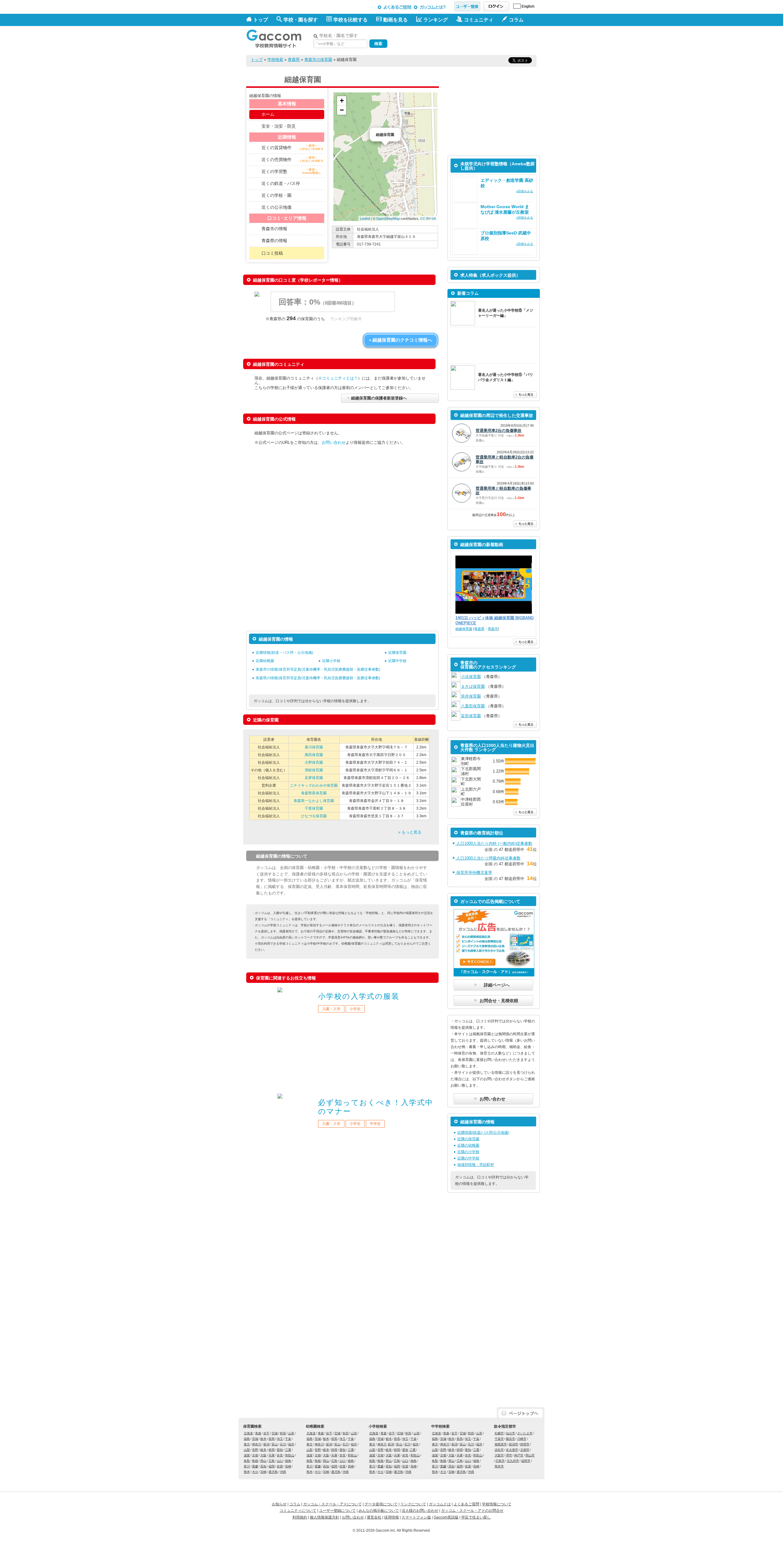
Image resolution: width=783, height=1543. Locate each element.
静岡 (272, 1449)
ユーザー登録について (337, 1510)
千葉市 (499, 1438)
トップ (260, 19)
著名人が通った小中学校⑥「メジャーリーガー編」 (505, 313)
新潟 (266, 1444)
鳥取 (247, 1460)
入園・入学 (331, 1009)
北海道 (248, 1433)
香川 (247, 1466)
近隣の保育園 (468, 1139)
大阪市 (499, 1455)
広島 (272, 1460)
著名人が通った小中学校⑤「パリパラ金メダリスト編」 (505, 377)
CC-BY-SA (428, 218)
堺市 (509, 1455)
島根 (255, 1460)
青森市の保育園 (318, 59)
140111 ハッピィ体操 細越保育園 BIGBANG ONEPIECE (494, 620)
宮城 (275, 1433)
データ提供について (381, 1504)
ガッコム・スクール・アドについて (332, 1504)
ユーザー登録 (467, 6)
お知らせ (279, 1504)
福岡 (272, 1466)
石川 (283, 1444)
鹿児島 (273, 1472)
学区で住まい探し (476, 1517)
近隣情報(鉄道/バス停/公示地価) (483, 1132)
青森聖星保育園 (314, 793)
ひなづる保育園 (314, 816)
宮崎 (263, 1472)
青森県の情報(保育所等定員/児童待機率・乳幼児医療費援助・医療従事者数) (318, 678)
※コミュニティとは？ (338, 378)
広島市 (500, 1460)
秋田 (283, 1433)
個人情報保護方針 (324, 1517)
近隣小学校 (331, 661)
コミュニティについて (298, 1510)
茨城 (255, 1438)
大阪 (263, 1455)
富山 (275, 1444)
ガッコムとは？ (430, 7)
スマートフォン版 (416, 1517)
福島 (247, 1438)
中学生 (375, 1124)
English (527, 6)
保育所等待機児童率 (473, 872)
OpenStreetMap (388, 218)
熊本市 (499, 1466)
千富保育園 (314, 808)
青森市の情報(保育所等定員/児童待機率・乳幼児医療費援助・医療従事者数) (318, 669)
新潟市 (513, 1444)
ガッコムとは (440, 1504)
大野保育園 (314, 762)
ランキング (435, 19)
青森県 (294, 59)
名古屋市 (512, 1449)
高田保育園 (314, 755)
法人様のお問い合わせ (420, 1510)
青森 (258, 1433)
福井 (291, 1444)
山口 (280, 1460)
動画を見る (395, 19)
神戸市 (518, 1455)
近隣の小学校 (468, 1152)
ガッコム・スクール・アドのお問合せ (472, 1510)
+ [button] (342, 100)
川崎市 (521, 1438)
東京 (247, 1444)
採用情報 (391, 1517)
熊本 (247, 1472)
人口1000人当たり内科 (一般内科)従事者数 (493, 843)
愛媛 (255, 1466)
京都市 (524, 1449)
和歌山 (289, 1455)
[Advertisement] (465, 39)
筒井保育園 (471, 696)
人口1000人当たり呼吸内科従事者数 (488, 858)
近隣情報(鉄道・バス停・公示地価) (284, 652)
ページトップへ (521, 1413)
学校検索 (275, 59)
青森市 (493, 629)
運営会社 (374, 1517)
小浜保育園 (471, 676)
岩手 (266, 1433)
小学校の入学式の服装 (358, 996)
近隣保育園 (397, 652)
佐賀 (280, 1466)
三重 (288, 1449)
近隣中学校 (397, 661)
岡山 (263, 1460)
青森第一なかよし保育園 (314, 801)
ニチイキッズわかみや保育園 (314, 785)
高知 (263, 1466)
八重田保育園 (473, 706)
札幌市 (499, 1433)
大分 (255, 1472)
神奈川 (256, 1444)
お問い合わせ (334, 442)
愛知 (280, 1449)
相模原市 (501, 1444)
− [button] (342, 110)
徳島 (288, 1460)
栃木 (263, 1438)
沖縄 (283, 1472)
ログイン (496, 6)
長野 (255, 1449)
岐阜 (263, 1449)
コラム (294, 1504)
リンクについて (413, 1504)
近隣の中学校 (468, 1158)
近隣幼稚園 (265, 661)
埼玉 (280, 1438)
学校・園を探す (301, 19)
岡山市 (530, 1455)
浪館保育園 (314, 770)
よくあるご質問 (394, 7)
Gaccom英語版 (446, 1517)
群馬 (272, 1438)
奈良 (280, 1455)
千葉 (288, 1438)
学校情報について (496, 1504)
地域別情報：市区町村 (475, 1165)
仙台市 (510, 1433)
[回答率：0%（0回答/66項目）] (332, 310)
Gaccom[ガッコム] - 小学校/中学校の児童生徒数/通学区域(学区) (278, 37)
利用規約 (299, 1517)
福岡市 (525, 1460)
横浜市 (510, 1438)
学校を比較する (350, 19)
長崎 (288, 1466)
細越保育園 (463, 629)
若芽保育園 (314, 778)
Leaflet (365, 218)
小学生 (355, 1009)
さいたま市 (525, 1433)
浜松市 (499, 1449)
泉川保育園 (314, 747)
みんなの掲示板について (378, 1510)
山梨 (247, 1449)
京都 (255, 1455)
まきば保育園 (473, 686)
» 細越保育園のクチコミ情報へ (400, 340)
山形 (291, 1433)
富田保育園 (471, 715)
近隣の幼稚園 (468, 1145)
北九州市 (513, 1460)
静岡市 (524, 1444)
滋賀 (247, 1455)
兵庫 (272, 1455)
